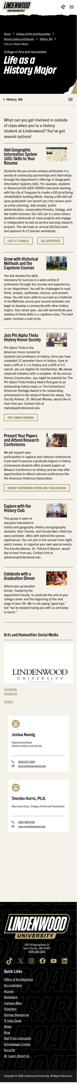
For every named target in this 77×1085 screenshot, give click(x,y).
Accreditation (13, 985)
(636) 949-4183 (26, 822)
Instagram (10, 693)
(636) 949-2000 (37, 951)
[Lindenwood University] (17, 7)
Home (7, 33)
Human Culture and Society (19, 39)
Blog (7, 1032)
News (7, 1026)
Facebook (10, 689)
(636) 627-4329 (26, 761)
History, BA (46, 39)
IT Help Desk (12, 1021)
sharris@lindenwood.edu (31, 826)
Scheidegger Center (17, 1044)
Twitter (8, 702)
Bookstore (11, 997)
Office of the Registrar (18, 979)
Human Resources (16, 1015)
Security (9, 1050)
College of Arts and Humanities (33, 33)
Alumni (9, 991)
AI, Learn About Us (16, 1056)
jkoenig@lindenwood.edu (32, 766)
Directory (10, 1009)
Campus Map (13, 1003)
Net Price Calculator (17, 1038)
